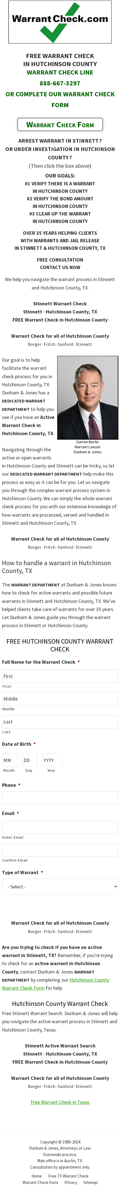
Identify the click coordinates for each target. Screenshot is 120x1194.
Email (10, 813)
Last (6, 731)
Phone (11, 785)
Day (29, 770)
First (6, 686)
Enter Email (12, 837)
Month (9, 770)
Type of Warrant (22, 872)
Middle (8, 708)
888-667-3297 (60, 83)
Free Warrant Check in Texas (60, 1102)
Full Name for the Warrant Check (41, 662)
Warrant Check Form (60, 124)
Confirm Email (15, 860)
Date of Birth (19, 744)
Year (51, 770)
